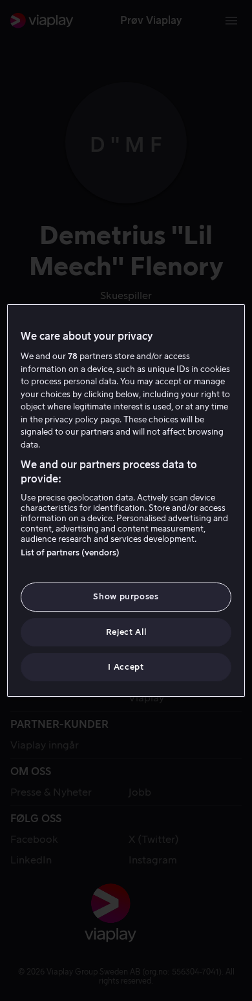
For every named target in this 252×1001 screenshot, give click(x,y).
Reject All (126, 632)
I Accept (125, 667)
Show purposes (125, 596)
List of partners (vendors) (70, 552)
